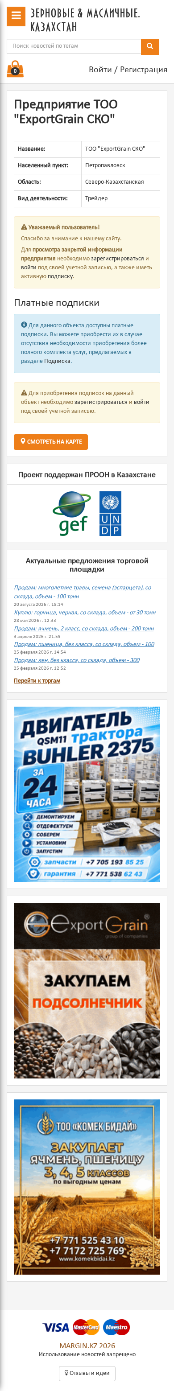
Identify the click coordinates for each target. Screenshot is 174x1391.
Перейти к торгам (37, 681)
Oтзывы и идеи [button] (89, 1373)
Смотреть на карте (54, 442)
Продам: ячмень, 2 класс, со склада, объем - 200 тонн (83, 629)
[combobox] (74, 46)
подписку (60, 276)
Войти (100, 70)
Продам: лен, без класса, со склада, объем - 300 (76, 660)
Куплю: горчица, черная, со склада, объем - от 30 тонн (84, 612)
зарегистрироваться (117, 258)
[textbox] (74, 46)
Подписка (57, 361)
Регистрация (143, 70)
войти (29, 267)
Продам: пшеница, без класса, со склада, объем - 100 (84, 644)
